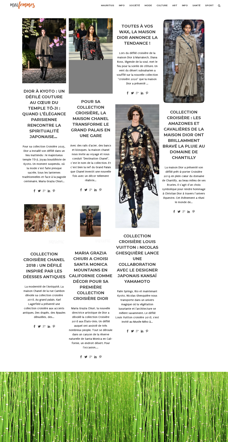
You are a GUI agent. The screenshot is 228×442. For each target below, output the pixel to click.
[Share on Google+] (44, 190)
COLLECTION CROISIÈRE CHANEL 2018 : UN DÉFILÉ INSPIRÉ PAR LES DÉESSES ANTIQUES (44, 265)
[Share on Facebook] (34, 190)
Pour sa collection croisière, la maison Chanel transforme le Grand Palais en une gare (90, 118)
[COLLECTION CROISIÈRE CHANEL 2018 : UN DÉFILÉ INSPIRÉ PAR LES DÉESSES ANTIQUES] (44, 224)
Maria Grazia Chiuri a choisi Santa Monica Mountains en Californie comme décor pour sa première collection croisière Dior (90, 276)
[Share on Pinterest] (53, 190)
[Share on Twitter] (39, 190)
